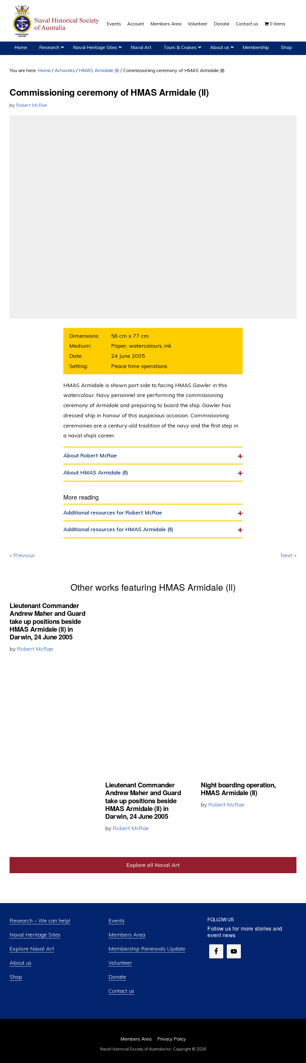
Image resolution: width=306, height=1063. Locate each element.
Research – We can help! (40, 920)
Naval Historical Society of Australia (57, 21)
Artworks (65, 70)
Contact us (121, 990)
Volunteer (120, 962)
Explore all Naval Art (153, 865)
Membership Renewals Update (146, 948)
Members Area (126, 934)
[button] (291, 19)
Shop (16, 976)
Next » (288, 555)
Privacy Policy (171, 1039)
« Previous (22, 555)
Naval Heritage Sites (35, 934)
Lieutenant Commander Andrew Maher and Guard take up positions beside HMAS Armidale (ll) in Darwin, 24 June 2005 (47, 621)
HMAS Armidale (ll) (99, 70)
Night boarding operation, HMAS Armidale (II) (238, 788)
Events (116, 920)
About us (20, 962)
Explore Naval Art (32, 948)
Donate (117, 976)
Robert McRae (31, 105)
